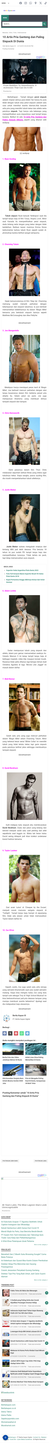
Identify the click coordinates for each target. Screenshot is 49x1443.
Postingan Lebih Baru (10, 1161)
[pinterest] (16, 1033)
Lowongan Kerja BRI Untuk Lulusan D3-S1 (26, 1331)
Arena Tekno (6, 1412)
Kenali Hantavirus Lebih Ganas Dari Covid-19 (20, 1228)
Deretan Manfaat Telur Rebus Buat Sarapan (26, 1382)
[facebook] (4, 1033)
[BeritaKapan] (8, 10)
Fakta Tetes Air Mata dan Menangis (23, 1291)
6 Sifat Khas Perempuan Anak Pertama (17, 1241)
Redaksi (43, 1437)
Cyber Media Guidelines (24, 1439)
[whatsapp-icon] (30, 3)
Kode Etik (13, 1439)
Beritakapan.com (8, 1405)
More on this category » (41, 1244)
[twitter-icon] (40, 3)
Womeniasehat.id (8, 1422)
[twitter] (10, 1033)
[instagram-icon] (25, 3)
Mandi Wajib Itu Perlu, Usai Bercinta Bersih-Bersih (21, 1231)
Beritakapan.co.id (8, 1408)
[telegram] (27, 1033)
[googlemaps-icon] (35, 3)
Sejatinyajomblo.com (10, 1418)
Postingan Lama (40, 1161)
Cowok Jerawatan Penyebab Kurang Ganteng (20, 1270)
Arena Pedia (6, 1415)
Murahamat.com (8, 1425)
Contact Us (36, 1437)
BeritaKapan (12, 1437)
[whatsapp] (22, 1033)
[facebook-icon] (20, 3)
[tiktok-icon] (45, 3)
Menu (5, 18)
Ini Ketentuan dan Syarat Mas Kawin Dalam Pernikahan (24, 1260)
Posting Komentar (8, 49)
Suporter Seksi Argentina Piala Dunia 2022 (22, 570)
